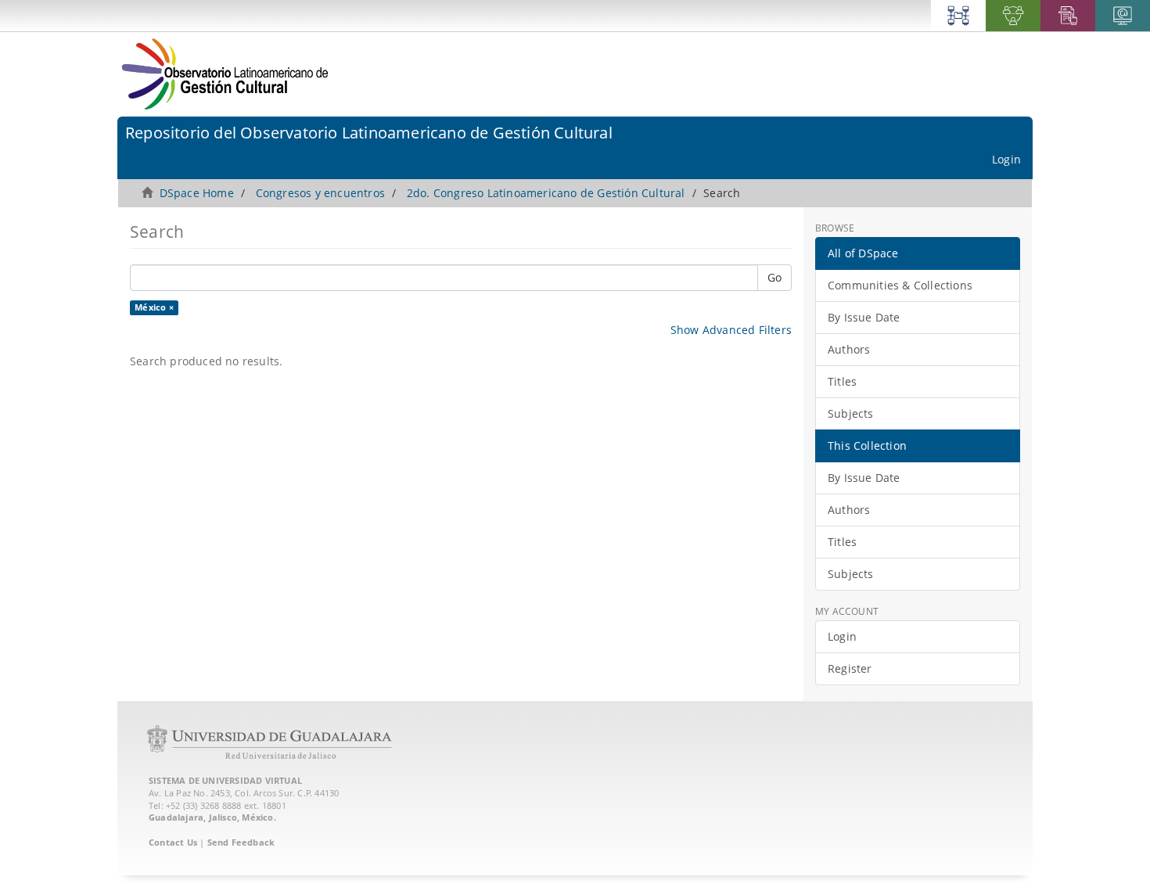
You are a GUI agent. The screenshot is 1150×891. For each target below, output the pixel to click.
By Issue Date (864, 317)
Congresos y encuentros (320, 192)
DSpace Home (197, 192)
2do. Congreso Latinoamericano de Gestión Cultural (546, 192)
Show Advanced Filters (731, 329)
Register (850, 668)
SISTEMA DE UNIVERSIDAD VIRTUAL (225, 780)
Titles (842, 381)
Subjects (851, 413)
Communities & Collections (900, 285)
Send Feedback (241, 842)
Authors (849, 349)
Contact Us (173, 842)
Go (774, 277)
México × (154, 307)
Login (842, 636)
